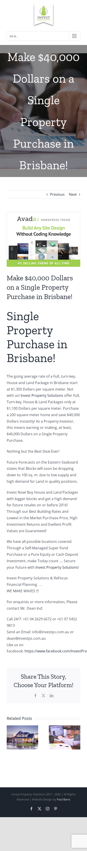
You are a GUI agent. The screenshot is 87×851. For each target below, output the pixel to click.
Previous (57, 194)
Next (73, 194)
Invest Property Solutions (42, 395)
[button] (10, 737)
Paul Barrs (63, 799)
